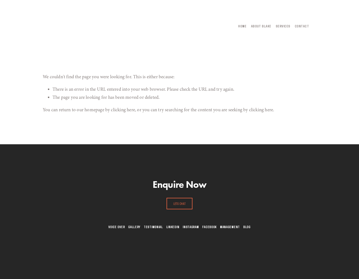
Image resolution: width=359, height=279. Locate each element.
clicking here (123, 110)
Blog (247, 227)
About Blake (261, 26)
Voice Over (116, 227)
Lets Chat (179, 203)
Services (283, 26)
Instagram (191, 227)
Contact (302, 26)
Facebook (209, 227)
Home (242, 26)
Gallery (134, 227)
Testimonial (153, 227)
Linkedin (173, 227)
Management (230, 227)
